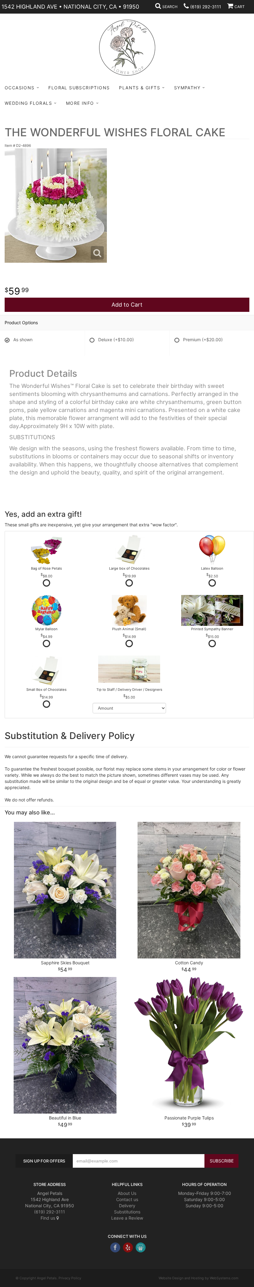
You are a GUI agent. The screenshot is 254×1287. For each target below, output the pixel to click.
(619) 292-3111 (205, 6)
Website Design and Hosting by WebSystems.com (199, 1278)
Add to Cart (127, 304)
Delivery (127, 1205)
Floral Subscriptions (79, 87)
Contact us (127, 1199)
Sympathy (187, 87)
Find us (48, 1218)
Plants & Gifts (139, 87)
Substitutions (127, 1211)
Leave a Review (127, 1218)
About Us (127, 1193)
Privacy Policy (70, 1278)
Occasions (20, 87)
